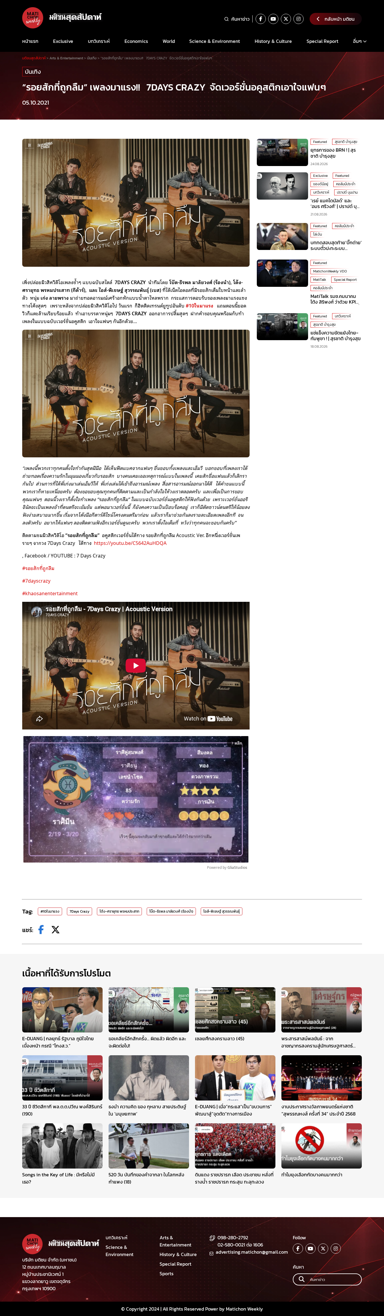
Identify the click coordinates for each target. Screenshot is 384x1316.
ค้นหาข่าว (240, 18)
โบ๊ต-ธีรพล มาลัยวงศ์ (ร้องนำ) (171, 911)
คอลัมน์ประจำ (345, 183)
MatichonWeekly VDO (330, 271)
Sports (166, 1273)
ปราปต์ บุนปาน (347, 192)
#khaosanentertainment (50, 593)
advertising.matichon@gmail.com (252, 1251)
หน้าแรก (30, 41)
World (169, 41)
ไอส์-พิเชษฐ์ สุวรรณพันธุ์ (221, 911)
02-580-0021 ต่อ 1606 (240, 1244)
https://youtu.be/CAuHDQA (130, 543)
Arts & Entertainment (175, 1241)
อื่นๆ (357, 41)
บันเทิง (33, 71)
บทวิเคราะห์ (99, 41)
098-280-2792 (233, 1237)
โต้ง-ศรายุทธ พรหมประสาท (119, 911)
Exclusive (63, 41)
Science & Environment (214, 41)
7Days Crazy (79, 911)
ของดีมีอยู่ (320, 183)
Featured (320, 141)
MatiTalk (319, 279)
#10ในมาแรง (49, 911)
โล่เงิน (317, 234)
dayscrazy (36, 580)
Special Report (322, 41)
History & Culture (273, 41)
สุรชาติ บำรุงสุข (346, 141)
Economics (136, 41)
